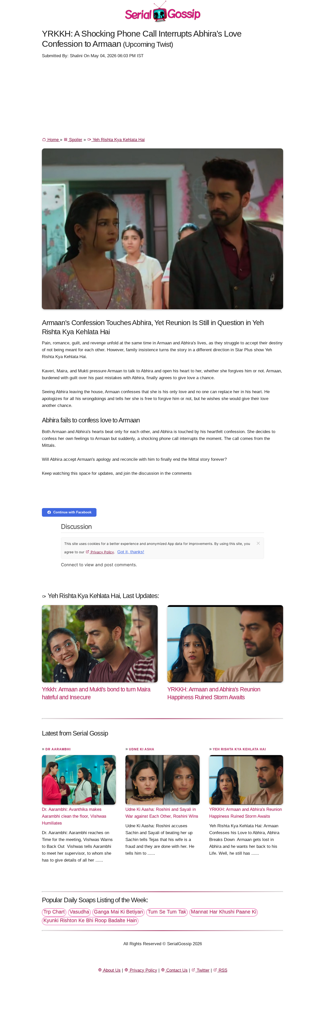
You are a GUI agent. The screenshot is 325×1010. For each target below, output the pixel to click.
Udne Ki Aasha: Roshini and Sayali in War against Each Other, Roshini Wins (161, 813)
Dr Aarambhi (58, 749)
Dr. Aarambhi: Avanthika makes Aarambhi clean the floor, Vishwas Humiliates (74, 816)
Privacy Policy (102, 552)
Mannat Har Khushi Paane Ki (223, 911)
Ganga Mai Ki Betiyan (118, 911)
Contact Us (176, 970)
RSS (222, 970)
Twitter (202, 970)
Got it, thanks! (130, 551)
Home (53, 139)
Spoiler (75, 139)
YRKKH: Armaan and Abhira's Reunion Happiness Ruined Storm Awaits (245, 813)
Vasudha (79, 911)
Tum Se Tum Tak (167, 911)
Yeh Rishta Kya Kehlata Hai (118, 139)
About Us (111, 970)
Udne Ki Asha (141, 749)
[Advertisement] (162, 97)
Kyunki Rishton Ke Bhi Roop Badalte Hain (90, 920)
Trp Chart (54, 911)
